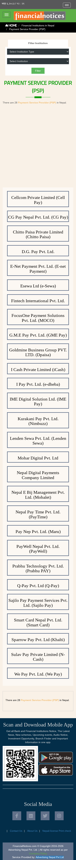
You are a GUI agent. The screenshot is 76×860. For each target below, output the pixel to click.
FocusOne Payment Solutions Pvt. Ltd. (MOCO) (38, 318)
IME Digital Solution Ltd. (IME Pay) (38, 401)
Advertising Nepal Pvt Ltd (50, 857)
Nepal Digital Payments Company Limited (38, 475)
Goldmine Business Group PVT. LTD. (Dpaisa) (38, 352)
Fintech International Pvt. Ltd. (38, 300)
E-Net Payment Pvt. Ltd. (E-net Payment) (38, 269)
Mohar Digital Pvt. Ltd (38, 458)
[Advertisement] (38, 148)
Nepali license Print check (56, 830)
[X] (45, 815)
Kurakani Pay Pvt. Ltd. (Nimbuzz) (38, 421)
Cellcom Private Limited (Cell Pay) (38, 200)
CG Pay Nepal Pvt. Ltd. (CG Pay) (38, 217)
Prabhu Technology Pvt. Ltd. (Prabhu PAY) (38, 568)
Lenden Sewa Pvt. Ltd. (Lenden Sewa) (38, 441)
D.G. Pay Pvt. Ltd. (38, 251)
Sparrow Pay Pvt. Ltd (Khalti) (38, 639)
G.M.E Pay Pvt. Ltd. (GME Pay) (38, 335)
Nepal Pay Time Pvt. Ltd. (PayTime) (38, 514)
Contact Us (16, 830)
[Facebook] (16, 815)
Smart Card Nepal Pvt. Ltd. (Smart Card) (38, 622)
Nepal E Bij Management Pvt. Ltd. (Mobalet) (38, 495)
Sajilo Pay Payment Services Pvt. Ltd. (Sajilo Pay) (38, 603)
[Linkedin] (31, 815)
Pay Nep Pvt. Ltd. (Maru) (38, 531)
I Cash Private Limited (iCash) (38, 369)
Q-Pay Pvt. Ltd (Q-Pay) (38, 585)
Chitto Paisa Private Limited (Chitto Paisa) (38, 234)
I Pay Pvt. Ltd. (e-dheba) (38, 384)
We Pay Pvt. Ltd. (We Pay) (38, 674)
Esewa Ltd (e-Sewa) (38, 285)
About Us (32, 830)
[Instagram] (59, 815)
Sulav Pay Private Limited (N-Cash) (38, 657)
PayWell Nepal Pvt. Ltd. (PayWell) (38, 549)
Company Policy (38, 853)
